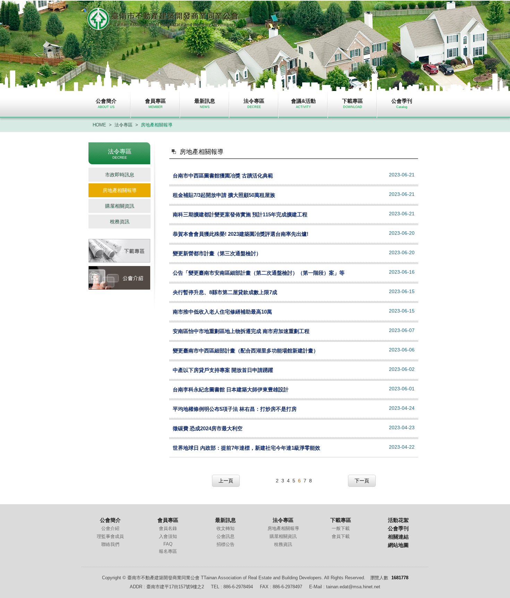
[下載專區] (119, 250)
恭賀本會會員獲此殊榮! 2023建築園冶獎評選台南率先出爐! (240, 234)
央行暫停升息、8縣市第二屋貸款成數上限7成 (225, 292)
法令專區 (123, 124)
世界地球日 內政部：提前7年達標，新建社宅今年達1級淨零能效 (246, 448)
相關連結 (398, 537)
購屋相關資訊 (119, 206)
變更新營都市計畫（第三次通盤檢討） (217, 253)
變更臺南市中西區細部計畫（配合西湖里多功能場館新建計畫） (245, 351)
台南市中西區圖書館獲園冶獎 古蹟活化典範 (223, 175)
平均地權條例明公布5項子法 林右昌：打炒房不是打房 (235, 409)
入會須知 (168, 536)
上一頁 (226, 480)
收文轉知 (225, 528)
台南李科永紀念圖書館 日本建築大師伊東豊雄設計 (231, 389)
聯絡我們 (110, 544)
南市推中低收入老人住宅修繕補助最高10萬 (222, 312)
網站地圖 (398, 545)
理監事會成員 (110, 536)
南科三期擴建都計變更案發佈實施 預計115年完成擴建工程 (240, 214)
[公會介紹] (119, 277)
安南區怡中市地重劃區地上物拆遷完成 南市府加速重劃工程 (241, 331)
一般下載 (341, 528)
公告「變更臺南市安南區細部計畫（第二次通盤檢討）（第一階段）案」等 (259, 273)
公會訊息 (225, 536)
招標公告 (225, 544)
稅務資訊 (119, 221)
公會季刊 (398, 528)
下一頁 (362, 480)
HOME (99, 124)
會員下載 (341, 536)
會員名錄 (168, 528)
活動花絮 (398, 520)
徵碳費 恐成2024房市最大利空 (208, 428)
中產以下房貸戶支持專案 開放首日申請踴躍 (223, 370)
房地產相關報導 (156, 124)
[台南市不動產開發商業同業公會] (163, 28)
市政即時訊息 (119, 174)
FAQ (167, 544)
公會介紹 (110, 528)
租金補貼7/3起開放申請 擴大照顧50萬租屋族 (224, 195)
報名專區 (168, 551)
